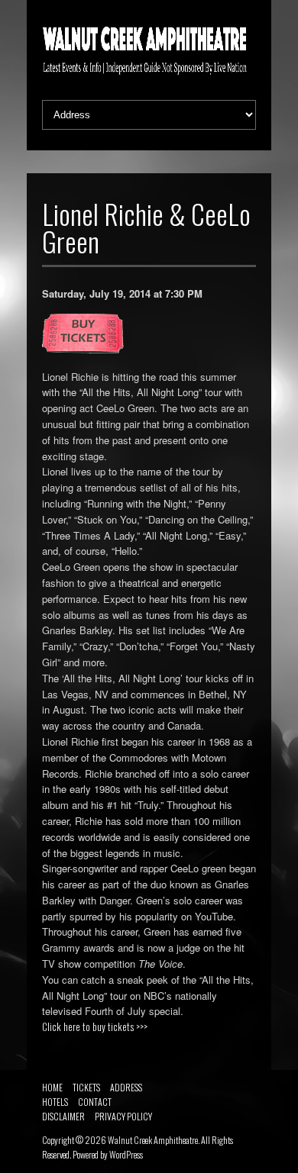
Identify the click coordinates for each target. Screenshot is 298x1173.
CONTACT (95, 1101)
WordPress (126, 1154)
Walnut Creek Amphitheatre (153, 1139)
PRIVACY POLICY (123, 1116)
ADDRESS (126, 1087)
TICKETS (86, 1087)
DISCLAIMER (63, 1116)
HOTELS (55, 1101)
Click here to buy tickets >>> (94, 1026)
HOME (52, 1087)
